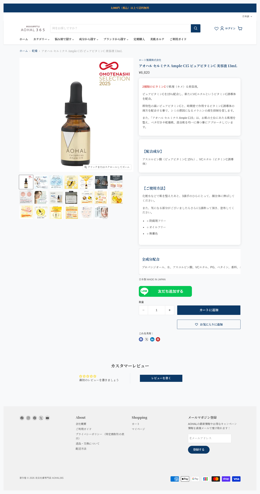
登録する (198, 449)
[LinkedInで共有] (152, 339)
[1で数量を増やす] (169, 310)
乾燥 (34, 50)
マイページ (138, 429)
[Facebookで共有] (141, 339)
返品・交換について (88, 443)
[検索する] (195, 28)
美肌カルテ (157, 39)
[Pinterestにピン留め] (158, 339)
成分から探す (88, 39)
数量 (141, 302)
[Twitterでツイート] (147, 339)
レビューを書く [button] (161, 378)
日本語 (245, 16)
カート (136, 423)
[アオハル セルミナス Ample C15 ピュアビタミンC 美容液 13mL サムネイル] (26, 182)
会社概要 (81, 423)
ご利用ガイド (178, 39)
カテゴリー (40, 39)
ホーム (23, 39)
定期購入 (139, 39)
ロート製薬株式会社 (150, 60)
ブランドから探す (115, 39)
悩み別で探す (63, 39)
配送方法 (81, 448)
